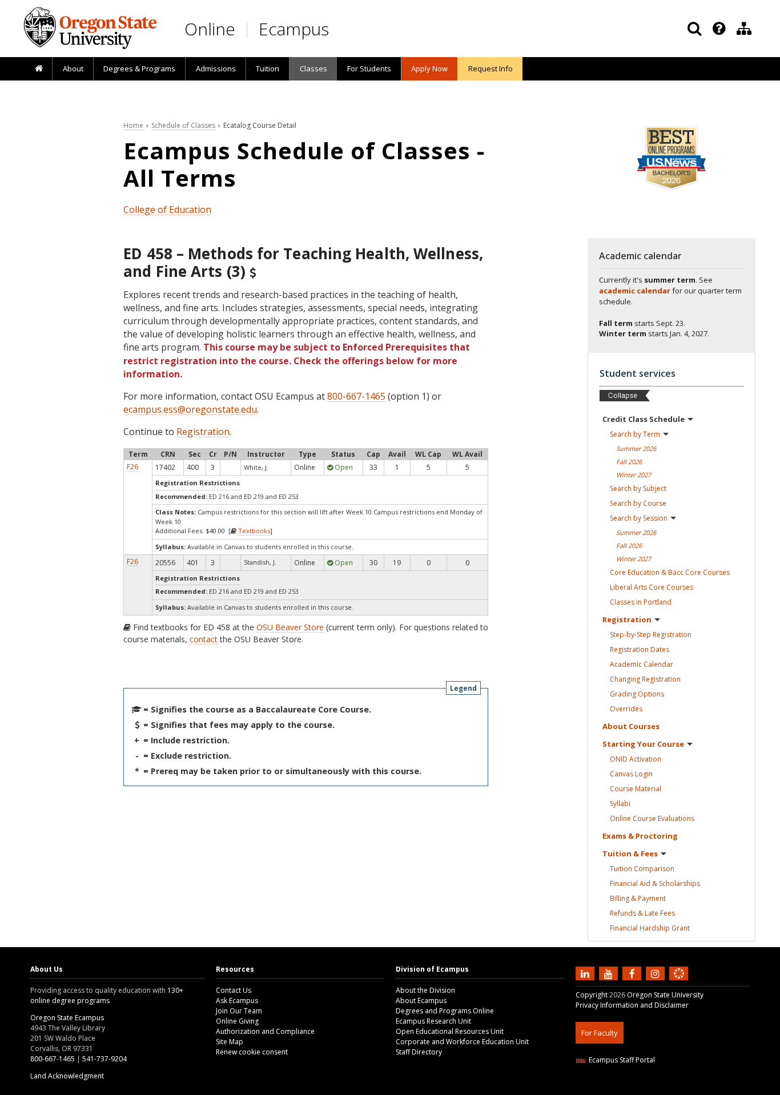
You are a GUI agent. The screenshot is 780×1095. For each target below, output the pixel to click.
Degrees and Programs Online (445, 1011)
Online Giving (237, 1021)
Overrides (626, 709)
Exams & (640, 836)
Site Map (229, 1041)
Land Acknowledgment (67, 1076)
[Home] (39, 69)
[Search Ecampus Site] (694, 28)
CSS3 (665, 1088)
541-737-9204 (104, 1059)
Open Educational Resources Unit (450, 1031)
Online (209, 29)
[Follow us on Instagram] (657, 973)
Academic (641, 664)
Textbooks (254, 530)
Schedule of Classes (183, 125)
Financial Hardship (650, 928)
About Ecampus (421, 1000)
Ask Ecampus (237, 1000)
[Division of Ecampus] (744, 28)
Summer (636, 448)
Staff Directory (419, 1052)
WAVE (690, 1088)
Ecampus (294, 29)
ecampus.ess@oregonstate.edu (190, 409)
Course (635, 789)
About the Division (425, 990)
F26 (132, 467)
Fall (629, 461)
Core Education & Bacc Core (670, 572)
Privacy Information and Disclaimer (632, 1005)
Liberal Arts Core (651, 587)
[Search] (694, 28)
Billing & (638, 898)
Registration (203, 431)
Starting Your (643, 744)
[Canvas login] (679, 983)
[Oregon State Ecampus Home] (249, 29)
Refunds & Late (642, 913)
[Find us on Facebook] (633, 973)
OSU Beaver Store (290, 627)
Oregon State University (665, 995)
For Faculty (599, 1033)
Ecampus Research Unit (433, 1021)
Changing (645, 679)
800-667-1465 (356, 396)
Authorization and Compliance (265, 1031)
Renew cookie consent (252, 1052)
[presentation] (718, 28)
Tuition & (630, 853)
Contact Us (233, 990)
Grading (637, 694)
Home (133, 125)
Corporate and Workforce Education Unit (462, 1041)
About (73, 68)
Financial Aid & (655, 883)
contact (204, 639)
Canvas (631, 774)
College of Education (167, 209)
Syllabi (620, 803)
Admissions (216, 68)
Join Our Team (239, 1011)
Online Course (652, 818)
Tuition (267, 68)
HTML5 (639, 1088)
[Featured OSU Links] (719, 28)
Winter (633, 474)
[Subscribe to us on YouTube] (610, 973)
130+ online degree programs (106, 995)
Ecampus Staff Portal (622, 1060)
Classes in (641, 602)
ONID (635, 759)
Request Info (490, 68)
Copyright (592, 995)
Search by (635, 434)
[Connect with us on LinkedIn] (586, 973)
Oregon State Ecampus (67, 1017)
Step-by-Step (650, 634)
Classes (313, 68)
